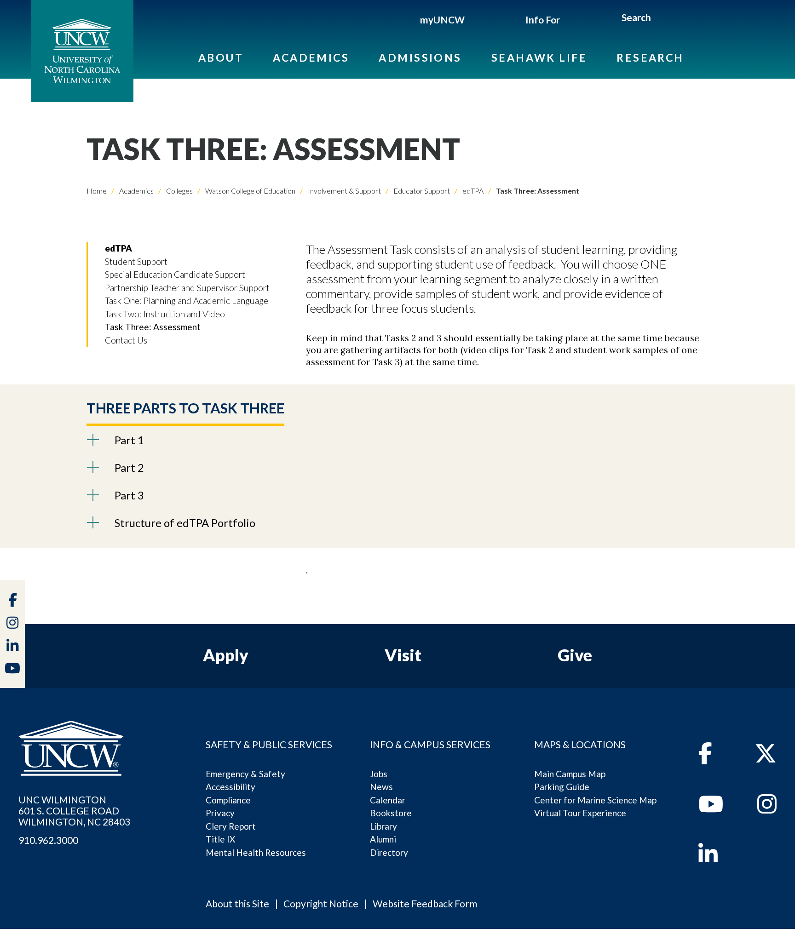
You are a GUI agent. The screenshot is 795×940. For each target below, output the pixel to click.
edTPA (472, 190)
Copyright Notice (320, 903)
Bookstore (391, 813)
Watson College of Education (249, 190)
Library (383, 826)
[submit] (662, 19)
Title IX (220, 839)
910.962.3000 (48, 840)
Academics (311, 57)
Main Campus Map (569, 773)
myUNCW (442, 19)
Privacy (220, 813)
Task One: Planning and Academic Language (186, 300)
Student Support (136, 261)
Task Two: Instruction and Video (165, 314)
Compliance (228, 800)
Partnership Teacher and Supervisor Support (187, 287)
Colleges (179, 190)
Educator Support (421, 190)
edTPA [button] (118, 248)
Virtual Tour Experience (580, 813)
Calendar (387, 800)
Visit (403, 655)
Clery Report (231, 826)
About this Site (237, 903)
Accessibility (230, 786)
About (220, 57)
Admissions (420, 57)
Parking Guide (561, 786)
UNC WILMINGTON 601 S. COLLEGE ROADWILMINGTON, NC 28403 (74, 810)
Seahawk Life (539, 57)
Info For (542, 19)
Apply (225, 655)
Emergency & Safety (245, 773)
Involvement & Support (343, 190)
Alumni (383, 839)
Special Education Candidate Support (175, 274)
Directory (389, 852)
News (381, 786)
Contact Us (126, 340)
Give (575, 655)
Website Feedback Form (425, 903)
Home (96, 190)
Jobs (378, 773)
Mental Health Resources (256, 852)
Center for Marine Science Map (595, 800)
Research (650, 57)
